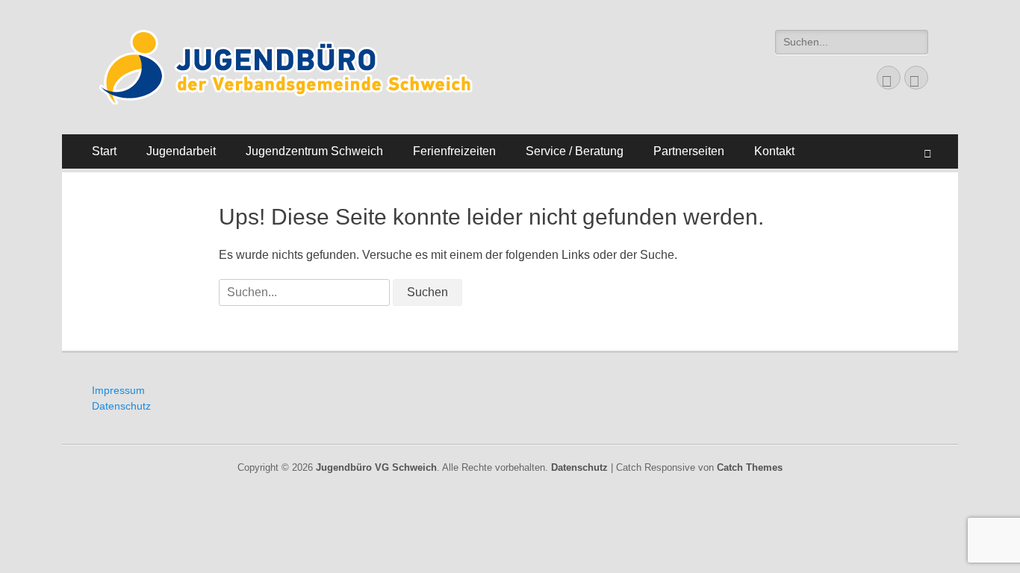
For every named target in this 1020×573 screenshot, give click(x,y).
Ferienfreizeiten (454, 151)
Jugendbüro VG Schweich (376, 467)
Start (104, 151)
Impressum (118, 390)
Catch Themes (750, 467)
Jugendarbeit (181, 151)
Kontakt (774, 151)
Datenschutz (121, 406)
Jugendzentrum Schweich (314, 151)
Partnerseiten (688, 151)
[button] (294, 67)
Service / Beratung (574, 151)
